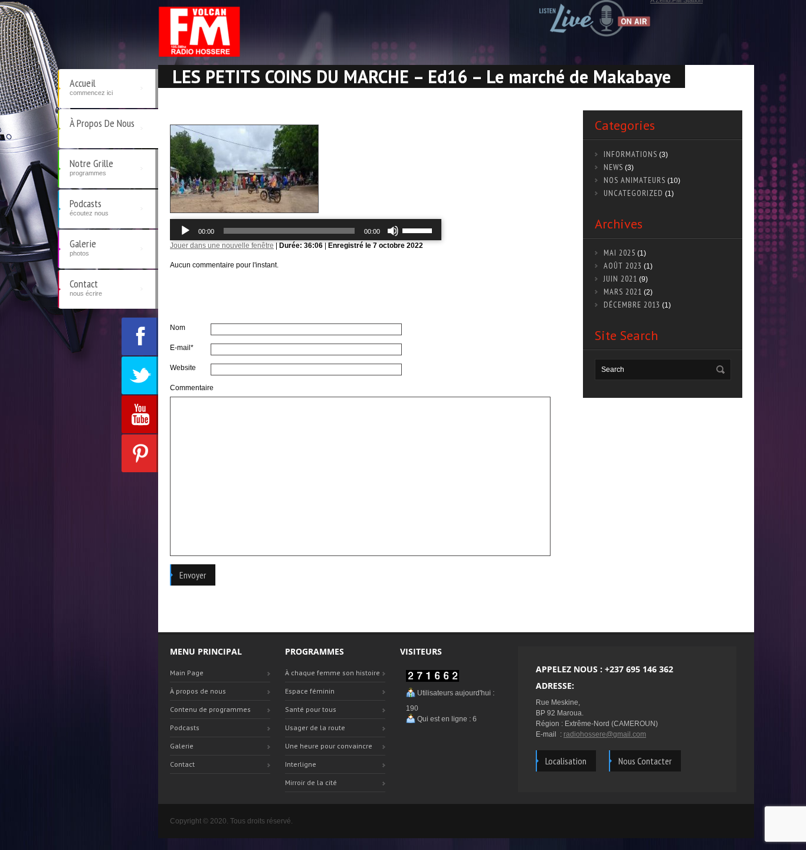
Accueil (91, 86)
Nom (177, 327)
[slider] (418, 229)
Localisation (566, 761)
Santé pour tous (310, 709)
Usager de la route (315, 727)
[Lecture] (185, 231)
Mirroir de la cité (311, 782)
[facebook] (140, 336)
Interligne (300, 764)
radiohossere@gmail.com (604, 734)
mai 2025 (619, 252)
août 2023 (623, 265)
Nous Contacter (644, 761)
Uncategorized (633, 193)
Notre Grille (91, 166)
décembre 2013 (632, 304)
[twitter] (140, 375)
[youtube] (140, 414)
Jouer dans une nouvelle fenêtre (222, 245)
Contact (86, 287)
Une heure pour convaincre (328, 745)
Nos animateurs (635, 180)
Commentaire (190, 388)
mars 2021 (623, 291)
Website (183, 368)
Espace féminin (310, 690)
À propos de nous (102, 123)
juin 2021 (620, 278)
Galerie (83, 247)
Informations (630, 154)
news (613, 167)
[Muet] (393, 231)
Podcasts (89, 207)
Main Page (187, 672)
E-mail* (182, 348)
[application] (305, 231)
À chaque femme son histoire (332, 672)
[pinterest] (140, 453)
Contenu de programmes (210, 709)
